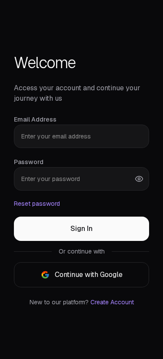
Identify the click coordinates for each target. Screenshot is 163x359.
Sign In (81, 228)
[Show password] (139, 179)
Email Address (35, 119)
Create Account (112, 302)
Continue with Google (89, 274)
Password (28, 162)
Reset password (37, 203)
